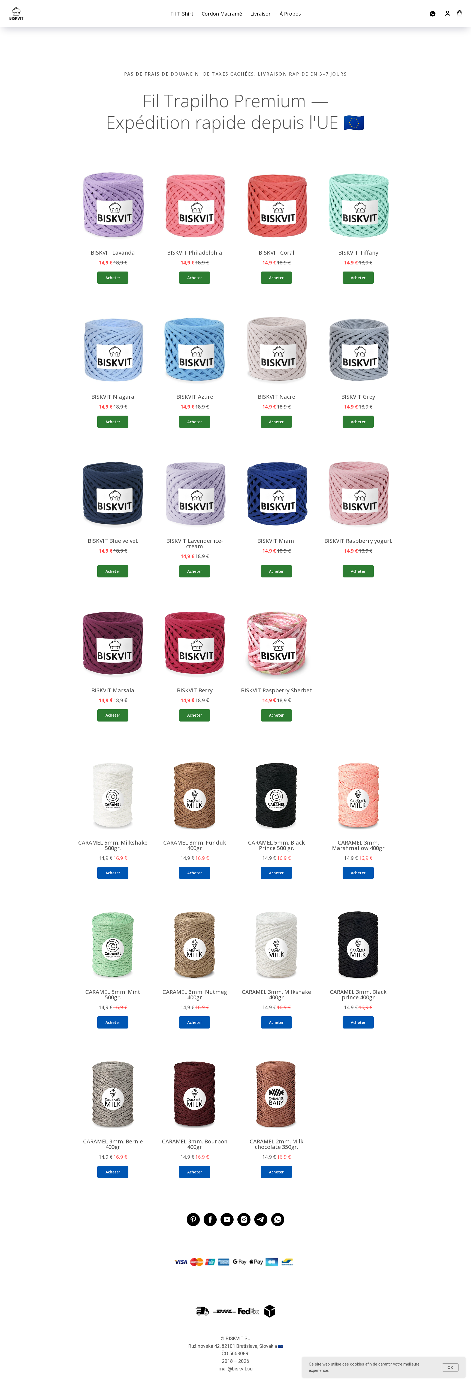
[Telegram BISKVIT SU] (260, 1219)
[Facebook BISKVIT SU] (210, 1219)
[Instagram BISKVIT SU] (243, 1219)
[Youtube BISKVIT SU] (227, 1219)
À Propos (290, 13)
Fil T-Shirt (182, 13)
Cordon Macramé (222, 13)
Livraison (260, 13)
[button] (447, 13)
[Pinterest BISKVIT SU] (193, 1219)
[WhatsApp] (432, 13)
